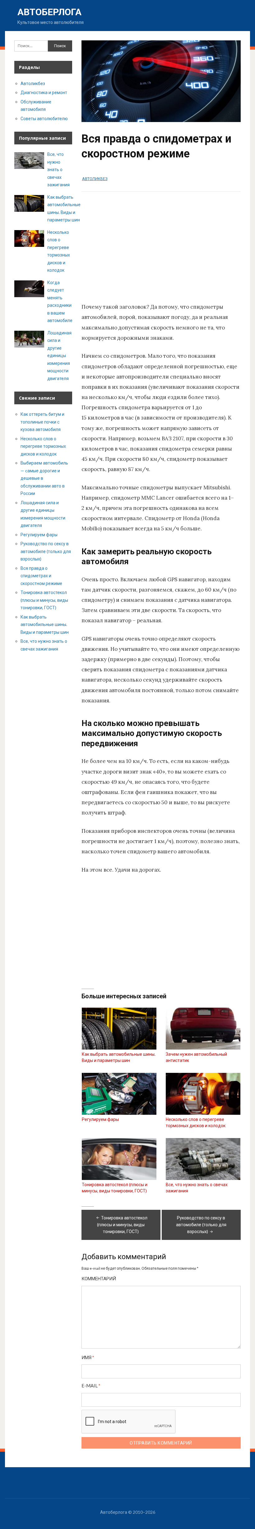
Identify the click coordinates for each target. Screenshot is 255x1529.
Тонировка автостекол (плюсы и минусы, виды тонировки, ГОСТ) (122, 1224)
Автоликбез (95, 178)
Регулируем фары (39, 534)
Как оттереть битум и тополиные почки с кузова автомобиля (42, 421)
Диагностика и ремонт (44, 92)
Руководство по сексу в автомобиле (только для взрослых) (201, 1224)
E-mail (90, 1385)
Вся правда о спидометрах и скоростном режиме (41, 575)
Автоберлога (49, 12)
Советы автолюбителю (44, 118)
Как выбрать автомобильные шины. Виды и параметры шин (45, 624)
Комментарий (98, 1278)
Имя (87, 1357)
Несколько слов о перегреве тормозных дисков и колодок (43, 446)
